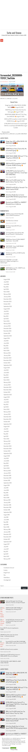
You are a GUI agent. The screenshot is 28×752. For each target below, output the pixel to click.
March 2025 (6, 321)
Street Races (7, 577)
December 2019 (7, 475)
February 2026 (7, 294)
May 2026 (6, 287)
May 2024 (6, 345)
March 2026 (6, 291)
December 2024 (7, 328)
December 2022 (7, 387)
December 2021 (7, 416)
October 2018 (7, 510)
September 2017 (7, 541)
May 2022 (6, 404)
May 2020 (6, 463)
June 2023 (6, 372)
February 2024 (7, 353)
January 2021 (7, 443)
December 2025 (7, 299)
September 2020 (8, 453)
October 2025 (7, 304)
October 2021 (7, 421)
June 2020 (6, 461)
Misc (5, 575)
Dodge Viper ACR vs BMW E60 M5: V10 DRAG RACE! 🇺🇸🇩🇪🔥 (16, 142)
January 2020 (7, 473)
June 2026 (6, 284)
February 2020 (7, 470)
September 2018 (8, 512)
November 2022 (7, 390)
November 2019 (7, 478)
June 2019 (6, 490)
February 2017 (7, 559)
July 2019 (6, 488)
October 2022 (7, 392)
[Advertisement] (14, 15)
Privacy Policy (14, 749)
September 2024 (8, 336)
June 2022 (6, 402)
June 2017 (6, 549)
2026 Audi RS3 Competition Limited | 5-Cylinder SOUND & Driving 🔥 (16, 164)
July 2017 (6, 546)
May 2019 (6, 492)
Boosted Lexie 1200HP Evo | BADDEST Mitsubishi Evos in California (16, 203)
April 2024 (6, 348)
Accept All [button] (13, 748)
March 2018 (6, 527)
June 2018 (6, 519)
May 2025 (6, 316)
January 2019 (7, 502)
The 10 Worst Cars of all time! (12, 220)
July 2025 (6, 311)
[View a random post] (25, 40)
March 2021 (6, 439)
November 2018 (7, 507)
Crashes (5, 570)
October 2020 (7, 451)
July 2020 (6, 458)
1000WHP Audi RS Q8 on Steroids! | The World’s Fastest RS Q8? (16, 188)
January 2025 (7, 326)
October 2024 (7, 333)
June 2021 (6, 431)
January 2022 (7, 414)
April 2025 (6, 318)
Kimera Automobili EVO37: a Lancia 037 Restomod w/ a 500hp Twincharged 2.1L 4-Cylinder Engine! (9, 261)
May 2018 (6, 522)
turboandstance (5, 81)
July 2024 (6, 340)
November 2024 (7, 331)
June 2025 (6, 314)
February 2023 (7, 382)
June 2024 (6, 343)
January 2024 (7, 355)
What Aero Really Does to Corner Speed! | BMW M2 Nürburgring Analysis (16, 196)
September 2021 (7, 424)
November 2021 (7, 419)
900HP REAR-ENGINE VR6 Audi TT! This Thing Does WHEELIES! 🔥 (17, 157)
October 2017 (7, 539)
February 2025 (7, 323)
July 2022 (6, 399)
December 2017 (7, 534)
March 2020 (6, 468)
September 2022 (8, 394)
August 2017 (6, 544)
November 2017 (7, 537)
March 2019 (6, 497)
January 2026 (7, 296)
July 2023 (6, 370)
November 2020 (8, 448)
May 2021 (6, 434)
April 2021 (6, 436)
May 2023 (6, 375)
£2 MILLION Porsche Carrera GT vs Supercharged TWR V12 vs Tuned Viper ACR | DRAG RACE (16, 172)
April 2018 (6, 524)
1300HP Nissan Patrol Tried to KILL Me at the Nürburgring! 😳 (16, 149)
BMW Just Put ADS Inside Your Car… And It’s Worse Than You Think (16, 181)
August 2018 (7, 515)
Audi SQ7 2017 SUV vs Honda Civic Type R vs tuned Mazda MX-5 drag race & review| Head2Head (15, 621)
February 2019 (7, 500)
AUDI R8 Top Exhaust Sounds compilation (9, 649)
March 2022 (6, 409)
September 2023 (8, 365)
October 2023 (7, 363)
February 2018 (7, 529)
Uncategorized (7, 580)
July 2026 (6, 282)
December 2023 (7, 358)
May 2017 (6, 551)
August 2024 (7, 338)
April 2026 (6, 289)
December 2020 (7, 446)
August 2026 (7, 279)
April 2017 (6, 554)
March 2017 (6, 556)
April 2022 (6, 407)
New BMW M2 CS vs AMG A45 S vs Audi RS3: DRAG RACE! (13, 134)
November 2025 (7, 301)
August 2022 (7, 397)
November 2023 (7, 360)
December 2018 (7, 505)
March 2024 (6, 350)
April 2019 (6, 495)
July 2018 (6, 517)
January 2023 (7, 385)
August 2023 (7, 367)
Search (2, 586)
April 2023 (6, 377)
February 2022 (7, 412)
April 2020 (6, 465)
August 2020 (7, 456)
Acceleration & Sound (9, 567)
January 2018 (7, 532)
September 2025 (8, 306)
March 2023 (6, 380)
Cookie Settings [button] (6, 748)
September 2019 (8, 483)
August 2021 (6, 426)
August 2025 (7, 309)
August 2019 (7, 485)
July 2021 (6, 429)
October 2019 (7, 480)
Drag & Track (7, 572)
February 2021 (7, 441)
